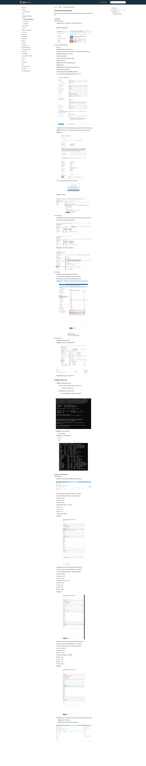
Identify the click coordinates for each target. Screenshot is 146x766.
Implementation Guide (26, 11)
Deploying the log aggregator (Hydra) (27, 17)
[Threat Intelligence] (21, 53)
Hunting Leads (24, 34)
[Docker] (21, 60)
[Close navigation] (36, 7)
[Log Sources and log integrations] (21, 55)
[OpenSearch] (21, 43)
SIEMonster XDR (24, 51)
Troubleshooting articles (26, 66)
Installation (23, 9)
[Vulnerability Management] (21, 47)
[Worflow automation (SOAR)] (21, 49)
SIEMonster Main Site (103, 2)
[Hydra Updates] (22, 23)
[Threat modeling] (21, 45)
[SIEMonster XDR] (21, 51)
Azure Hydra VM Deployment (28, 19)
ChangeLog (23, 7)
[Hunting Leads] (21, 34)
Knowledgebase (24, 62)
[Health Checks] (21, 38)
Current (55, 7)
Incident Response (25, 36)
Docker (23, 60)
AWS (23, 13)
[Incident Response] (21, 36)
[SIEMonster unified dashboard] (21, 30)
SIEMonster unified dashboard (26, 30)
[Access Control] (21, 32)
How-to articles (24, 68)
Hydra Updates (25, 23)
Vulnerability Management (26, 47)
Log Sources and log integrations (27, 55)
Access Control (24, 32)
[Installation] (21, 9)
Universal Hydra (26, 21)
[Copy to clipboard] (53, 18)
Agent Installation (25, 25)
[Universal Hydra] (22, 21)
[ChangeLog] (21, 7)
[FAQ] (21, 64)
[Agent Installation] (21, 25)
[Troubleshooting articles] (21, 66)
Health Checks (24, 38)
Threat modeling (24, 45)
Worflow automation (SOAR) (26, 49)
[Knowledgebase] (21, 62)
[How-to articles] (21, 68)
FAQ (22, 64)
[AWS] (21, 13)
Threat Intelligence (25, 53)
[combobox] (118, 2)
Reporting (23, 40)
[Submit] (111, 2)
